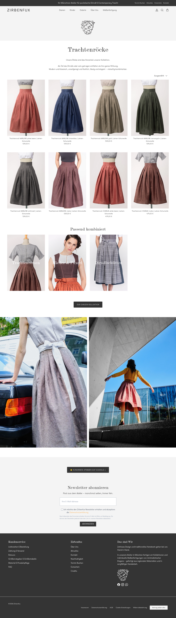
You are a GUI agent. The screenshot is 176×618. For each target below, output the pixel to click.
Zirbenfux (17, 604)
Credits (74, 571)
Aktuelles (150, 3)
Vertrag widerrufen (158, 607)
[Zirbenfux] (18, 10)
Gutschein (158, 3)
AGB (111, 607)
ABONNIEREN (88, 524)
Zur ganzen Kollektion (88, 305)
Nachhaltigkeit (77, 559)
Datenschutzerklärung (79, 512)
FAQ (10, 567)
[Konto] (156, 10)
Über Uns (94, 10)
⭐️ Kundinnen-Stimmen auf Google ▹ (88, 470)
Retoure (11, 555)
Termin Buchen (140, 3)
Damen (62, 10)
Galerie (83, 10)
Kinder (72, 10)
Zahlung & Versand (16, 551)
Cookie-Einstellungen (123, 607)
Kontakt (166, 3)
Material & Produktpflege (18, 563)
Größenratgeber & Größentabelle (22, 559)
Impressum (85, 607)
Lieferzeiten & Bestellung (18, 547)
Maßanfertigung (110, 10)
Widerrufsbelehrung (140, 607)
